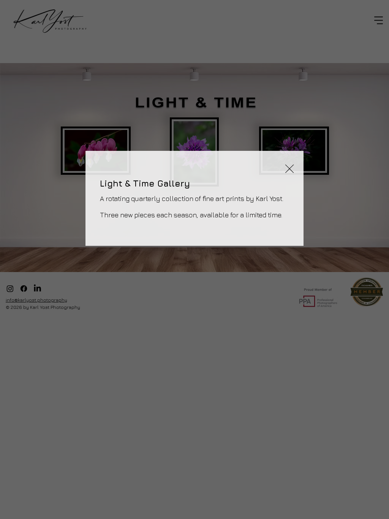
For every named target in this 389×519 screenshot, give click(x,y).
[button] (289, 169)
